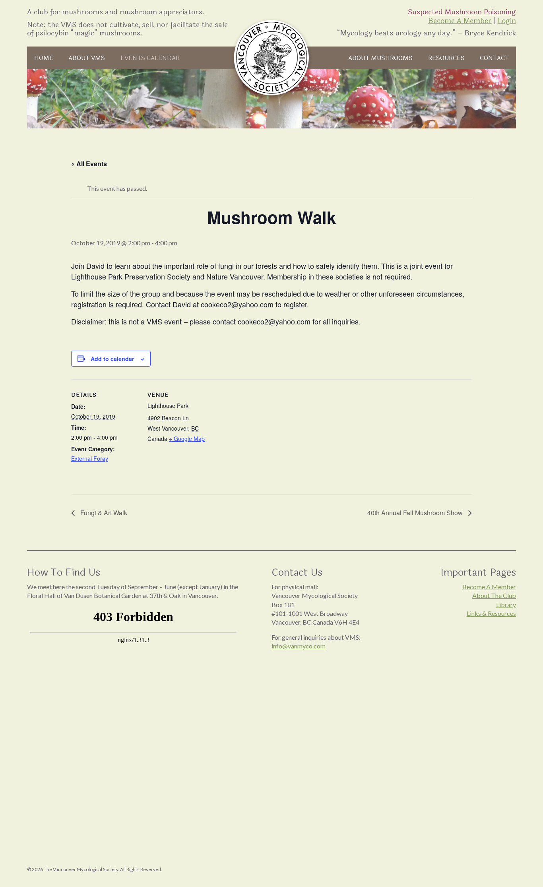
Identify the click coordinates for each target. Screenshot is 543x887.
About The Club (494, 595)
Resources (446, 58)
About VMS (86, 58)
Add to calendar (112, 359)
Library (506, 604)
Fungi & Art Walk (103, 512)
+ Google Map (187, 439)
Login (507, 20)
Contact (494, 58)
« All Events (89, 163)
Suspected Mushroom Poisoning (462, 11)
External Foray (89, 458)
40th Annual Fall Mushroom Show (415, 512)
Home (43, 58)
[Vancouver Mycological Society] (271, 58)
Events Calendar (150, 58)
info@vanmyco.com (299, 646)
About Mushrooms (380, 58)
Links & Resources (491, 613)
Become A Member (460, 20)
